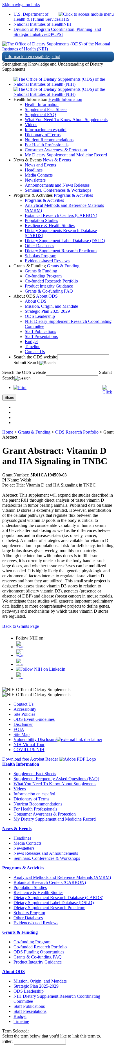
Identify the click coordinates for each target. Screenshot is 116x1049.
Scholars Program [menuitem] (40, 255)
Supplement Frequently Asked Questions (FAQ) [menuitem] (56, 778)
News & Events (57, 160)
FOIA (19, 729)
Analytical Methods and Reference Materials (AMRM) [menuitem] (62, 877)
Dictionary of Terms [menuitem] (43, 134)
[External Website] (79, 739)
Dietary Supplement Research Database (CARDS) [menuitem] (58, 897)
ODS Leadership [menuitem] (40, 316)
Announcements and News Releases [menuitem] (57, 185)
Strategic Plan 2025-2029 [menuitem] (47, 311)
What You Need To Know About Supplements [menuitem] (66, 119)
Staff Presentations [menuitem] (41, 336)
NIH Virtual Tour (29, 744)
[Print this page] (20, 387)
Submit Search (26, 362)
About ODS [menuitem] (35, 301)
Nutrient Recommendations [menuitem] (49, 139)
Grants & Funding (63, 265)
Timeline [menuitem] (32, 346)
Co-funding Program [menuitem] (43, 276)
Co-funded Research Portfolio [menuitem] (51, 281)
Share (9, 397)
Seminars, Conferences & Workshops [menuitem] (58, 190)
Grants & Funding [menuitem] (41, 270)
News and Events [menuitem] (40, 165)
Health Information (65, 99)
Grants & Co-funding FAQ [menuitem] (49, 291)
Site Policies (24, 714)
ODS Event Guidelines (34, 719)
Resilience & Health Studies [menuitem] (50, 225)
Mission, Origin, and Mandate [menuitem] (51, 306)
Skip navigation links (21, 4)
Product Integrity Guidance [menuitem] (49, 286)
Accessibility (25, 709)
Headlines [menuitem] (34, 170)
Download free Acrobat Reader (30, 759)
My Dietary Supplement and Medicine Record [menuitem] (66, 154)
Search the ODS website (35, 357)
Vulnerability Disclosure (35, 739)
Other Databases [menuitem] (39, 245)
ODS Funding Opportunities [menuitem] (39, 952)
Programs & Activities (73, 195)
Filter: (7, 1041)
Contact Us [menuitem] (35, 351)
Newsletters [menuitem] (35, 180)
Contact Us (24, 704)
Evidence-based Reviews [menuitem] (47, 260)
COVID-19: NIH (29, 749)
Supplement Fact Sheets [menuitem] (46, 109)
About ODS (47, 296)
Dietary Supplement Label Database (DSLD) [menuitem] (65, 240)
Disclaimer (23, 724)
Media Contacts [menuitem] (39, 175)
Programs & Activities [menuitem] (44, 200)
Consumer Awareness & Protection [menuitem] (56, 149)
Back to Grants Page (20, 626)
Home (7, 432)
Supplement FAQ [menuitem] (40, 114)
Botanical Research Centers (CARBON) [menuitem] (61, 215)
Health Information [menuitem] (42, 104)
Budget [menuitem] (31, 341)
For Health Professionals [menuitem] (46, 144)
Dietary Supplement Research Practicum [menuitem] (61, 250)
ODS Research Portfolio (77, 432)
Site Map (22, 734)
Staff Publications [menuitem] (40, 331)
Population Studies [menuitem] (41, 220)
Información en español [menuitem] (45, 129)
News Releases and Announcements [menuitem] (46, 853)
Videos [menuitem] (31, 124)
